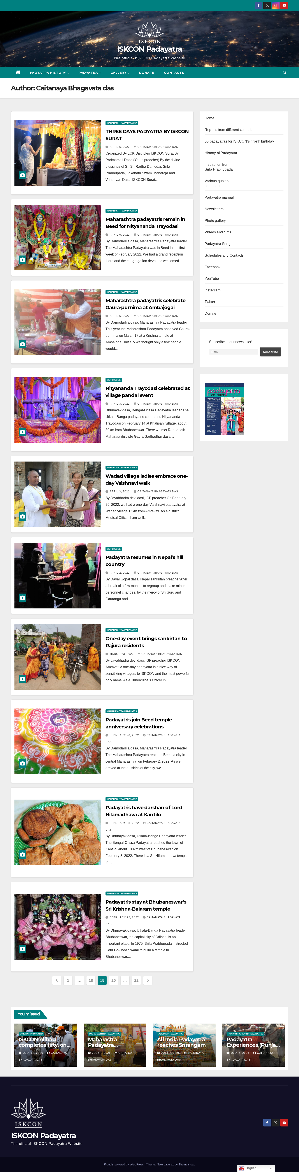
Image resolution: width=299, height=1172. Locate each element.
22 (136, 980)
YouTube (212, 278)
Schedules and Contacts (224, 255)
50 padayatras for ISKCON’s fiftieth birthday (239, 141)
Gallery (119, 73)
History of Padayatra (221, 153)
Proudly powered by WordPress (124, 1164)
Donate (146, 73)
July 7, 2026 (102, 1052)
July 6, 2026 (240, 1052)
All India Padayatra (170, 1034)
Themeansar (186, 1164)
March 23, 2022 (122, 654)
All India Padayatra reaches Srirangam (181, 1042)
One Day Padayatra (31, 1034)
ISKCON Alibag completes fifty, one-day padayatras (45, 1045)
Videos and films (218, 232)
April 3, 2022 (120, 403)
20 (113, 980)
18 (91, 980)
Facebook (213, 267)
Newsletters (214, 209)
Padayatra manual (219, 197)
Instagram (212, 290)
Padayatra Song (217, 244)
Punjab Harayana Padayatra (245, 1034)
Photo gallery (215, 220)
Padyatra (89, 73)
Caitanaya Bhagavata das (157, 146)
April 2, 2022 (120, 572)
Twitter (210, 302)
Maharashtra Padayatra (122, 123)
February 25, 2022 (125, 917)
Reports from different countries (229, 130)
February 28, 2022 (125, 735)
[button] (284, 72)
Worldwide (114, 380)
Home (209, 118)
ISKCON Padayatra (149, 49)
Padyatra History (48, 73)
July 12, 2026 (33, 1052)
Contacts (174, 73)
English (250, 1168)
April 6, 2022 (120, 146)
